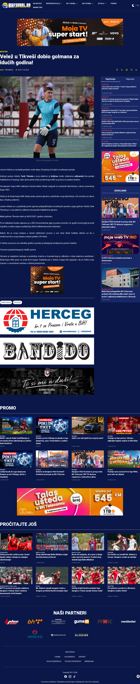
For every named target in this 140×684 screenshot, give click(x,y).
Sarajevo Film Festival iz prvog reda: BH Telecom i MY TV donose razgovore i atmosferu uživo (118, 224)
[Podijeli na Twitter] (122, 70)
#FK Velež (17, 302)
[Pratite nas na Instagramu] (126, 70)
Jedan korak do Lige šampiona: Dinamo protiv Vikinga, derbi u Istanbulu (13, 474)
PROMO (114, 3)
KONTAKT (82, 657)
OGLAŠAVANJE (69, 657)
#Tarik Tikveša (6, 302)
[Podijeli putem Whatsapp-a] (136, 70)
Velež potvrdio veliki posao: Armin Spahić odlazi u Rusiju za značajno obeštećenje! (14, 557)
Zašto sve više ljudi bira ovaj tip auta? (87, 438)
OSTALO (101, 3)
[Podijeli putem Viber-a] (131, 70)
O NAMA (57, 657)
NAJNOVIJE (37, 3)
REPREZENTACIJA (53, 3)
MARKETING (37, 7)
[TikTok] (74, 676)
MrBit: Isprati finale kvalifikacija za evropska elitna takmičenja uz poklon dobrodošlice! (15, 440)
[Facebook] (65, 676)
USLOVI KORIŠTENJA (53, 661)
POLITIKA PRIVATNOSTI (73, 661)
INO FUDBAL (86, 3)
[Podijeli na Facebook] (117, 70)
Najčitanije (110, 79)
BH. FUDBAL (71, 3)
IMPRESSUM (89, 661)
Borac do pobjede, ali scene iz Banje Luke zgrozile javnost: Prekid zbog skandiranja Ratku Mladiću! (87, 557)
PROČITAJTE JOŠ (18, 524)
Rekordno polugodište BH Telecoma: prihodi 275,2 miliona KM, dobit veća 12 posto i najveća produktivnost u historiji (118, 294)
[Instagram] (70, 676)
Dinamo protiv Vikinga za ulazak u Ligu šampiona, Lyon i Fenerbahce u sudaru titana (52, 440)
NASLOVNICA (70, 652)
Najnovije (130, 79)
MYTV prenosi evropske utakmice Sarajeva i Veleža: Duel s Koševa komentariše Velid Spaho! (14, 590)
